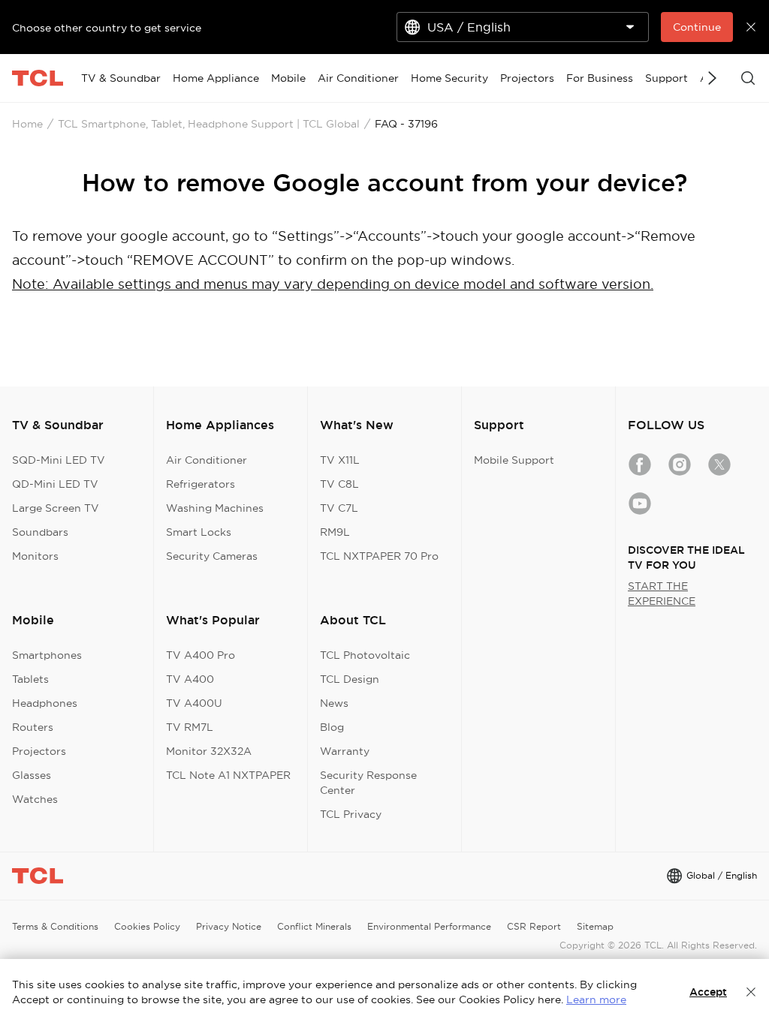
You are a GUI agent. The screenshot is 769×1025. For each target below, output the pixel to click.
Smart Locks (198, 532)
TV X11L (340, 460)
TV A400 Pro (200, 655)
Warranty (344, 751)
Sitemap (595, 926)
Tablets (30, 679)
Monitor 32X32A (209, 751)
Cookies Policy (147, 926)
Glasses (31, 775)
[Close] (751, 992)
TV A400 (190, 679)
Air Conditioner (206, 460)
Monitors (35, 556)
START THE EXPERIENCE (661, 593)
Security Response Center (368, 782)
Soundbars (40, 532)
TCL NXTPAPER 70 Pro (379, 556)
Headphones (44, 703)
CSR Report (534, 926)
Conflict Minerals (314, 926)
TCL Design (349, 679)
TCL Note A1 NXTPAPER (228, 775)
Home (27, 124)
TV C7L (339, 508)
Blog (332, 727)
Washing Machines (215, 508)
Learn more (596, 999)
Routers (32, 727)
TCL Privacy (350, 814)
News (334, 703)
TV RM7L (189, 727)
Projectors (39, 751)
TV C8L (339, 484)
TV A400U (194, 703)
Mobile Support (514, 460)
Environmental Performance (429, 926)
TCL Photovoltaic (365, 655)
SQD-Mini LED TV (58, 460)
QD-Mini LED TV (55, 484)
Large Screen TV (55, 508)
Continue (697, 27)
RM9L (335, 532)
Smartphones (47, 655)
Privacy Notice (228, 926)
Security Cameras (212, 556)
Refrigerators (200, 484)
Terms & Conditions (55, 926)
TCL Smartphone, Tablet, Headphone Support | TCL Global (209, 124)
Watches (35, 799)
